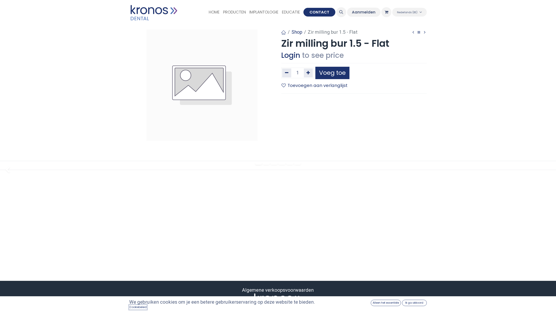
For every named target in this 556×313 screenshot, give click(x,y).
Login (290, 55)
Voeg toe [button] (332, 72)
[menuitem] (214, 12)
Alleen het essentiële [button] (386, 303)
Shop (296, 32)
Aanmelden (364, 12)
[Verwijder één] (286, 72)
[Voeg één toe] (308, 72)
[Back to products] (419, 32)
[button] (341, 12)
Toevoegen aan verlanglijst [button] (318, 85)
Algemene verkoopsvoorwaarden (278, 290)
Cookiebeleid (138, 307)
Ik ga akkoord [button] (414, 303)
